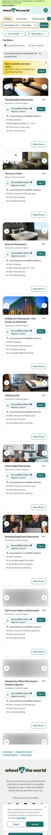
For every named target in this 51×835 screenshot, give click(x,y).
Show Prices (38, 144)
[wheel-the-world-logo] (16, 10)
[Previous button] (6, 86)
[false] (45, 10)
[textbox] (20, 25)
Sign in (41, 109)
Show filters (37, 33)
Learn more (21, 818)
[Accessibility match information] (31, 108)
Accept (35, 824)
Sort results (13, 33)
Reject (16, 824)
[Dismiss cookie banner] (46, 807)
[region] (25, 87)
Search (44, 25)
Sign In (42, 71)
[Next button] (49, 18)
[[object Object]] (46, 63)
